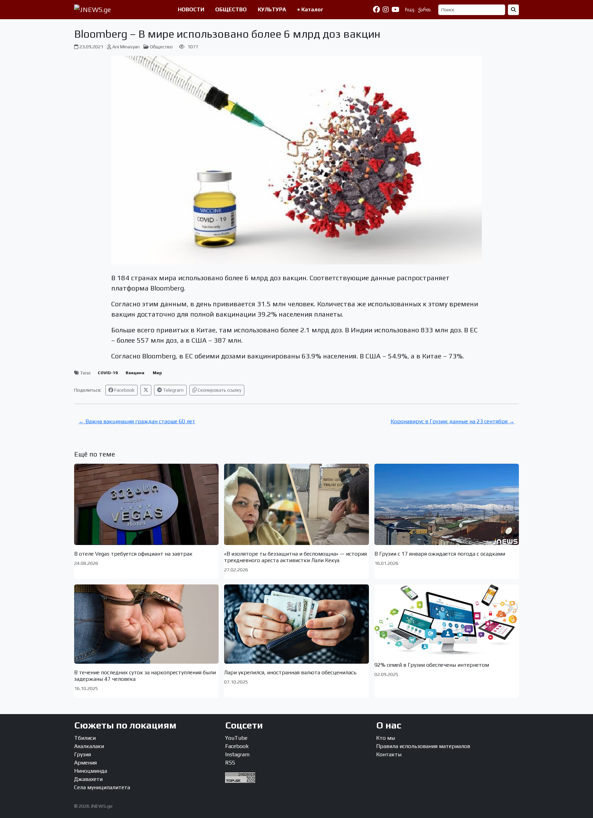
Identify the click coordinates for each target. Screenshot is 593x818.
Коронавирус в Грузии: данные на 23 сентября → (452, 421)
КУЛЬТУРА (272, 9)
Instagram (237, 754)
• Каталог (310, 9)
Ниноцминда (90, 771)
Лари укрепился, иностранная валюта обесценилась (290, 672)
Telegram (173, 390)
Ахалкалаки (89, 746)
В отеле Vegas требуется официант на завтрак (133, 553)
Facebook (124, 390)
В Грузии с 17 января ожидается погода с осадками (439, 553)
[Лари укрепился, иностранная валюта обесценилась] (296, 623)
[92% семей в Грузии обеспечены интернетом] (446, 620)
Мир (157, 372)
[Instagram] (386, 9)
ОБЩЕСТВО (231, 9)
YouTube (236, 738)
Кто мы (385, 738)
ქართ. (424, 9)
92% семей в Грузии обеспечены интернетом (431, 665)
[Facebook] (376, 9)
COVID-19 (108, 372)
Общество (161, 46)
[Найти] (513, 9)
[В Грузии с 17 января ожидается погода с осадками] (446, 504)
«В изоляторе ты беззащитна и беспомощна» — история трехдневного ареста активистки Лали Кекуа (295, 557)
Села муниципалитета (102, 787)
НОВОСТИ (191, 9)
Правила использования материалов (423, 746)
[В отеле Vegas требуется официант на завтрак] (146, 504)
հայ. (410, 9)
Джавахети (88, 779)
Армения (85, 762)
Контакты (389, 754)
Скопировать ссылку (219, 390)
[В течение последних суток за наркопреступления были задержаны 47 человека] (146, 623)
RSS (230, 762)
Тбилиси (85, 738)
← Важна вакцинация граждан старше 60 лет (137, 421)
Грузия (82, 754)
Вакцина (135, 372)
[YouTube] (395, 9)
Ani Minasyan (126, 46)
